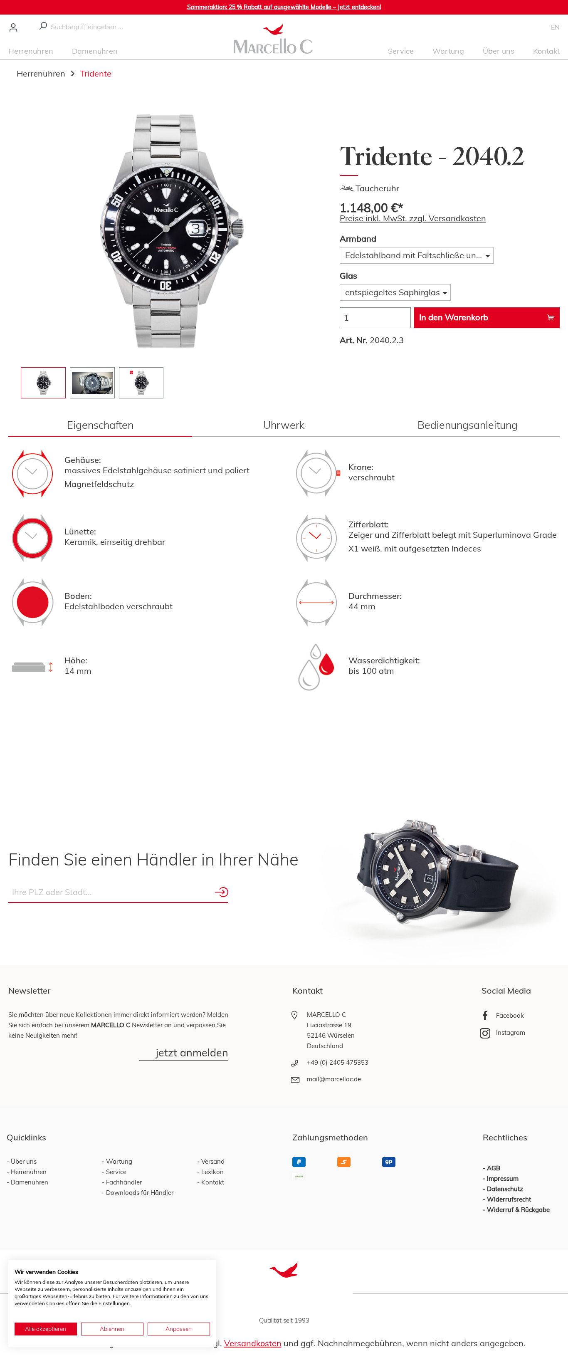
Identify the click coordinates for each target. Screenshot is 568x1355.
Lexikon (212, 1172)
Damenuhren (28, 1182)
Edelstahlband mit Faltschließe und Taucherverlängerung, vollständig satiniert (419, 255)
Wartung (118, 1161)
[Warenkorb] (545, 26)
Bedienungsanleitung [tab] (467, 424)
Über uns (23, 1161)
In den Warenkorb (453, 317)
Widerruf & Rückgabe (518, 1210)
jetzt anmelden (192, 1053)
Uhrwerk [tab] (283, 424)
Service (115, 1172)
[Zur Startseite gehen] (273, 38)
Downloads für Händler (138, 1193)
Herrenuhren (28, 1172)
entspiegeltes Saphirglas (392, 292)
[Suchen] (42, 25)
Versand (212, 1161)
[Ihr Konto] (13, 26)
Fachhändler (123, 1182)
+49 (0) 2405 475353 (337, 1062)
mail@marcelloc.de (334, 1079)
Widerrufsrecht (509, 1199)
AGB (493, 1168)
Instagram (510, 1032)
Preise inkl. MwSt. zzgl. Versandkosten (413, 218)
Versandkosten (253, 1343)
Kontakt (212, 1182)
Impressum (503, 1178)
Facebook (510, 1015)
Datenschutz (505, 1189)
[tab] (100, 424)
